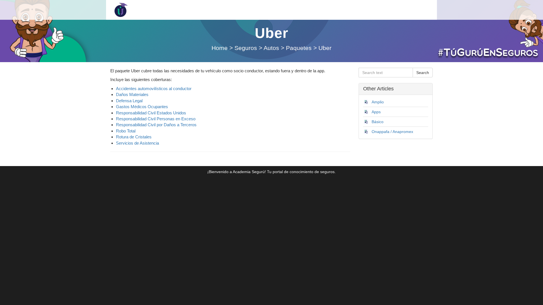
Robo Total (125, 130)
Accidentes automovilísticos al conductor (153, 88)
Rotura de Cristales (134, 136)
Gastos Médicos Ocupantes (142, 106)
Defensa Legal (129, 100)
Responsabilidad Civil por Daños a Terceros (156, 124)
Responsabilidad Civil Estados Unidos (151, 112)
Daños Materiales (132, 94)
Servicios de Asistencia (137, 143)
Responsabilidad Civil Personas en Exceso (155, 118)
